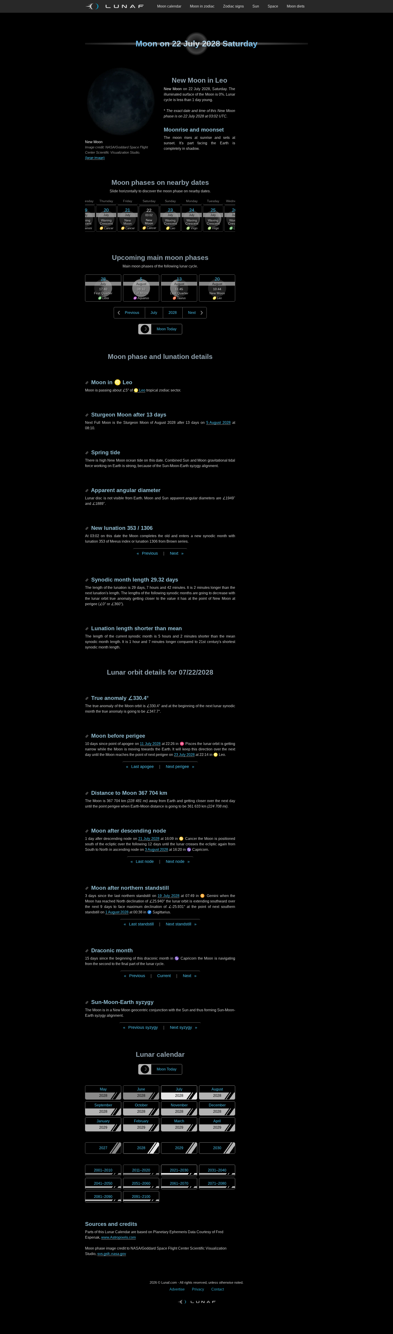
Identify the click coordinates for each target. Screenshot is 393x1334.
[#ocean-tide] (87, 452)
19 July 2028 (168, 896)
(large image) (95, 158)
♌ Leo (139, 390)
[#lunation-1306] (87, 528)
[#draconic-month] (87, 950)
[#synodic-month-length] (87, 580)
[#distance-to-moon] (87, 793)
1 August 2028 (116, 912)
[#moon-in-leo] (87, 382)
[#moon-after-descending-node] (87, 831)
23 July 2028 (184, 755)
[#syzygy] (87, 1002)
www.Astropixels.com (118, 1237)
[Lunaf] (116, 6)
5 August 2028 (218, 422)
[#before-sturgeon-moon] (87, 415)
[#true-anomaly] (87, 698)
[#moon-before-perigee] (87, 736)
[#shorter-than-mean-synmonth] (87, 628)
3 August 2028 (156, 849)
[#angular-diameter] (87, 490)
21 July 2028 (148, 839)
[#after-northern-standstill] (87, 888)
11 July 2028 (150, 744)
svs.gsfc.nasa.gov (111, 1254)
